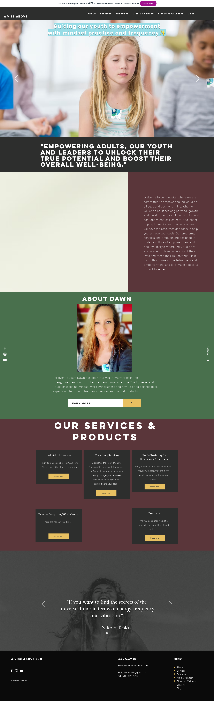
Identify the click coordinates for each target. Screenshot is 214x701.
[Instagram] (5, 354)
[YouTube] (5, 360)
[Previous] (16, 79)
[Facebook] (5, 348)
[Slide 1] (107, 633)
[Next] (197, 79)
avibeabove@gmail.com (135, 672)
